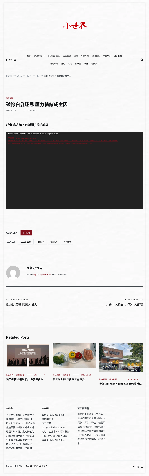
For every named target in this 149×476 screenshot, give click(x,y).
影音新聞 (38, 55)
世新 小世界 (11, 110)
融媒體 (78, 63)
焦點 (29, 55)
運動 (63, 63)
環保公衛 (96, 55)
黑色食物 (67, 242)
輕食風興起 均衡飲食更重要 (69, 379)
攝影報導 (67, 55)
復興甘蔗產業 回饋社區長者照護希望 (120, 384)
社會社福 (85, 55)
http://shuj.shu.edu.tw (42, 274)
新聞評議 (54, 63)
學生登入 (43, 466)
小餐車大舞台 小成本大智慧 (124, 302)
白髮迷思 (40, 242)
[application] (74, 170)
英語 (86, 63)
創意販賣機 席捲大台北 (21, 302)
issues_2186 (26, 242)
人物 (70, 63)
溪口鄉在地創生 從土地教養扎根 (24, 379)
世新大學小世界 (31, 466)
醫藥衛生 (53, 242)
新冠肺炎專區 (54, 55)
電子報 (94, 63)
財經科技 (118, 55)
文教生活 (107, 55)
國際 (76, 55)
